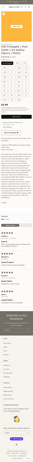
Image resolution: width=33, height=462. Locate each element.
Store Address (7, 127)
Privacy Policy (7, 387)
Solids (5, 347)
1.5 (26, 68)
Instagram (6, 377)
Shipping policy (22, 455)
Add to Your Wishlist (10, 132)
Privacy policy (23, 453)
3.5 (26, 77)
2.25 (19, 72)
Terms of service (13, 455)
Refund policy (15, 453)
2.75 (4, 77)
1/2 (24, 63)
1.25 (19, 68)
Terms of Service (8, 399)
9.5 (4, 95)
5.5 (4, 86)
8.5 (19, 90)
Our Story (6, 369)
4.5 (19, 81)
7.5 (4, 90)
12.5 (19, 99)
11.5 (4, 99)
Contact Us (6, 365)
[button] (3, 7)
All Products (7, 343)
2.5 (26, 72)
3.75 (4, 81)
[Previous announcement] (3, 2)
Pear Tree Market (15, 451)
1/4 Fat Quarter (7, 63)
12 (11, 99)
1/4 (17, 63)
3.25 (19, 77)
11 (26, 95)
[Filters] (26, 225)
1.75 (4, 72)
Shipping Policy (8, 391)
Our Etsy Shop (7, 373)
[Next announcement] (30, 2)
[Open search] (21, 225)
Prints (5, 351)
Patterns (6, 354)
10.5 (19, 95)
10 (11, 95)
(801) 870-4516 (15, 411)
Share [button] (5, 202)
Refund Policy (7, 395)
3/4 (4, 68)
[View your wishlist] (25, 7)
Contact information (17, 458)
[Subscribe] (28, 330)
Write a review (10, 225)
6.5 (19, 86)
